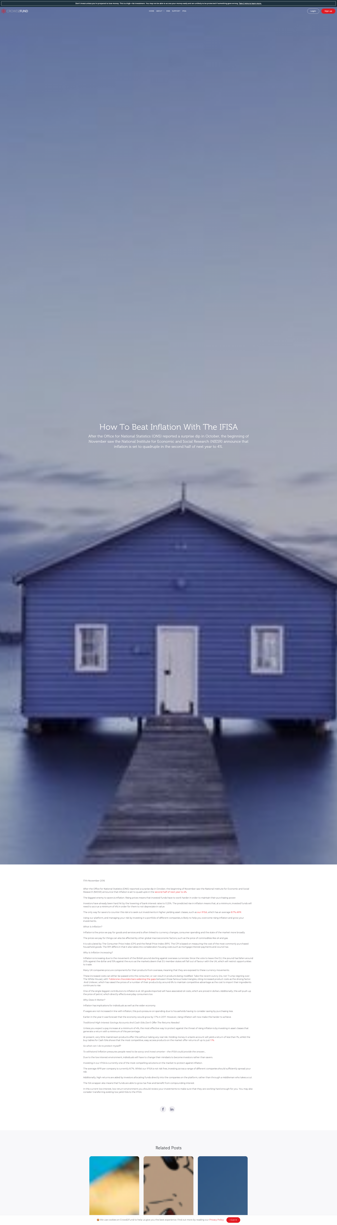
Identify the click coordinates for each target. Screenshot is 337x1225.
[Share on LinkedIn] (172, 1109)
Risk (168, 11)
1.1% (212, 1040)
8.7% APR (236, 912)
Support (176, 11)
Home (151, 11)
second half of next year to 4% (171, 892)
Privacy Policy (216, 1220)
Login (313, 11)
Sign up (328, 11)
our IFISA (202, 912)
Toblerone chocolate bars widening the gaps (132, 979)
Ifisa (184, 11)
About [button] (159, 11)
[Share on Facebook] (163, 1109)
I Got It (233, 1220)
